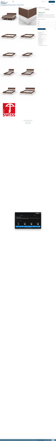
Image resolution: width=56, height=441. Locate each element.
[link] (52, 4)
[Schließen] (55, 440)
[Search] (48, 5)
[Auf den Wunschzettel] (55, 29)
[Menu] (13, 1)
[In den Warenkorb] (42, 29)
